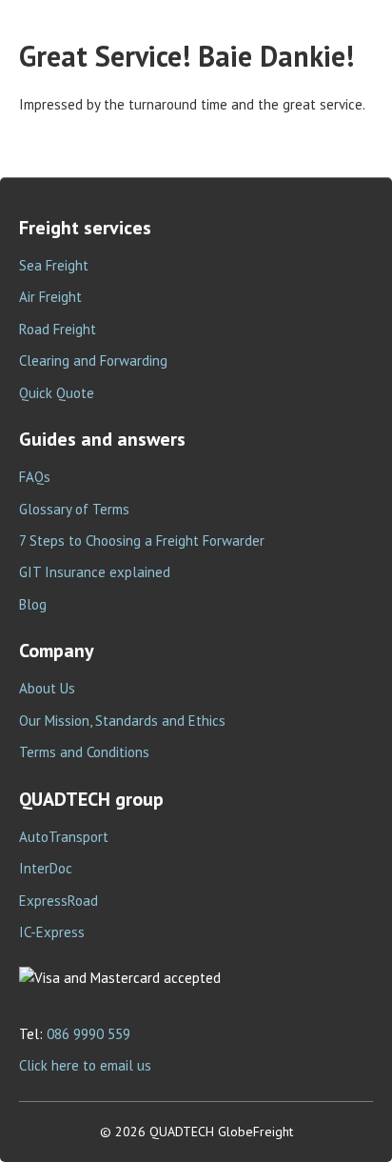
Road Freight (57, 329)
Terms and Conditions (84, 752)
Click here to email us (85, 1065)
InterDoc (45, 868)
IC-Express (52, 932)
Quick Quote (56, 393)
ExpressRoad (58, 901)
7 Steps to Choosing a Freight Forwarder (142, 540)
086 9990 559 (88, 1034)
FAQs (34, 477)
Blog (33, 604)
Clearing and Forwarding (93, 360)
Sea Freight (53, 265)
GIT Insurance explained (94, 572)
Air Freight (50, 297)
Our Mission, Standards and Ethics (122, 720)
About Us (47, 688)
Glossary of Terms (74, 509)
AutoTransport (63, 837)
